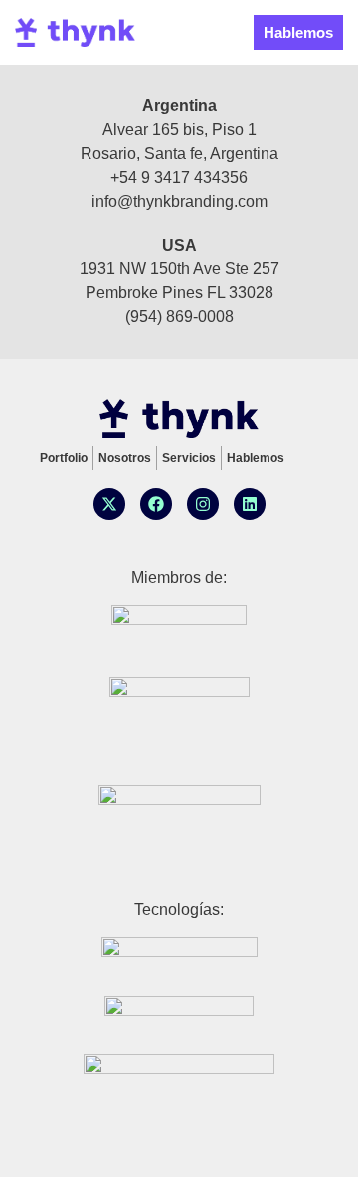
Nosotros (124, 458)
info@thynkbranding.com (179, 201)
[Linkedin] (250, 504)
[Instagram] (203, 504)
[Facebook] (156, 504)
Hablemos (255, 458)
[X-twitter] (109, 504)
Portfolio (64, 458)
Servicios (189, 458)
